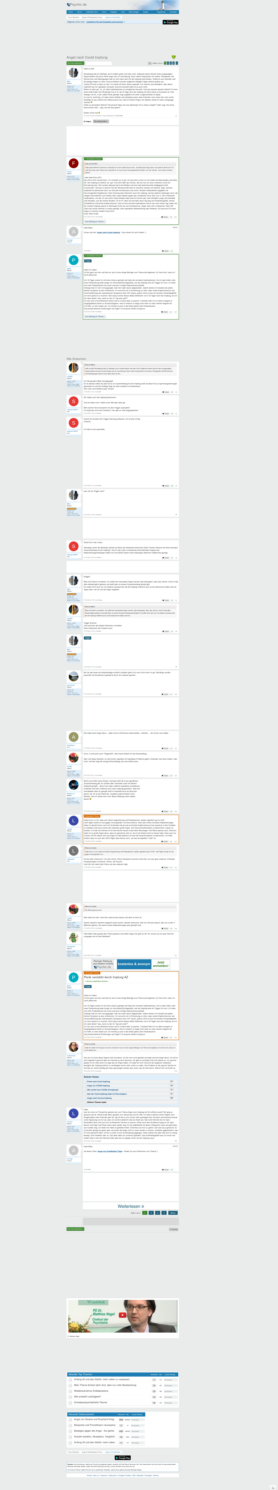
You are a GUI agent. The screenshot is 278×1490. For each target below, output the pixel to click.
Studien (145, 12)
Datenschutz (113, 1475)
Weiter (173, 1212)
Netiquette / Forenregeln (144, 1475)
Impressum (103, 1475)
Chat (123, 12)
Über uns (96, 1475)
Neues (79, 12)
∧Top (273, 1487)
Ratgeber (114, 12)
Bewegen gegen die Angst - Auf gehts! (94, 1430)
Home (71, 12)
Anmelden (173, 12)
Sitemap (156, 1475)
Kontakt (89, 1475)
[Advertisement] (131, 714)
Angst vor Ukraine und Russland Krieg (94, 1419)
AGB (133, 1475)
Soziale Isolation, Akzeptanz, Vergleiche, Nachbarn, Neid (104, 1436)
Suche (104, 12)
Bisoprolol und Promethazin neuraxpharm (95, 1425)
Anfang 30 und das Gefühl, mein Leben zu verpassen (102, 1379)
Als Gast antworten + (75, 63)
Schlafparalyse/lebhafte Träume (90, 1402)
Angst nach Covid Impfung (87, 57)
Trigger (88, 261)
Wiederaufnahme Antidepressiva (91, 1390)
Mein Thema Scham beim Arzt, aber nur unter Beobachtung (105, 1385)
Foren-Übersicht (73, 1452)
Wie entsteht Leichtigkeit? (87, 1396)
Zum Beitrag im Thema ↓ (95, 222)
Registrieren (161, 12)
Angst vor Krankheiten (113, 1452)
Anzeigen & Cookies (124, 1475)
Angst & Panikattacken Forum (92, 1452)
